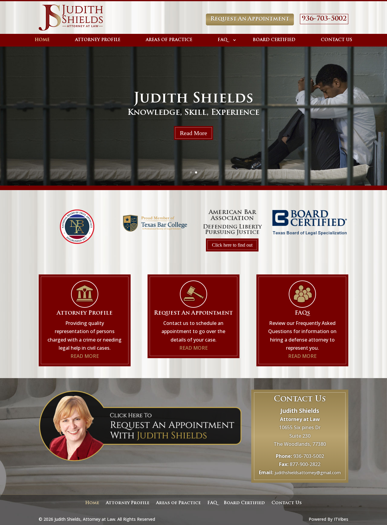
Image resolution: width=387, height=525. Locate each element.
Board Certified (274, 40)
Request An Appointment (249, 19)
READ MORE (84, 356)
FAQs (302, 313)
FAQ (222, 40)
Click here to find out (232, 245)
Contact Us (336, 40)
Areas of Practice (169, 40)
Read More (193, 133)
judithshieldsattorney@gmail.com (308, 472)
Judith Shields (193, 99)
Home (42, 40)
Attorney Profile (97, 40)
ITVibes (341, 519)
